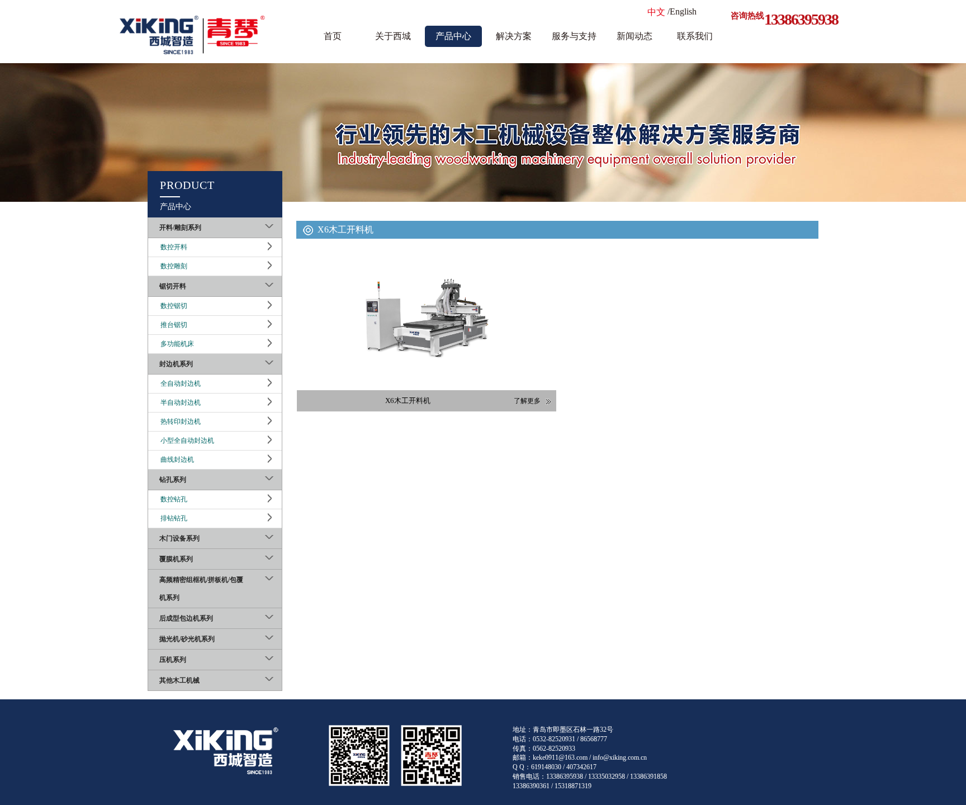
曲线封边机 (177, 459)
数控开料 (173, 247)
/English (682, 11)
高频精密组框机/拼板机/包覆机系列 (201, 589)
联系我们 (695, 36)
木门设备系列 (179, 538)
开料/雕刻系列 (180, 227)
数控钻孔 (173, 499)
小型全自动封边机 (187, 440)
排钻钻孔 (173, 518)
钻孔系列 (172, 480)
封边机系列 (176, 364)
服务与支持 (574, 36)
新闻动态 (634, 36)
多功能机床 (177, 344)
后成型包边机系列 (186, 618)
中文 (656, 12)
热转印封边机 (180, 421)
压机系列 (172, 660)
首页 (333, 36)
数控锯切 (173, 306)
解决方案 (514, 36)
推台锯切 (173, 325)
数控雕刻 (173, 266)
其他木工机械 (179, 680)
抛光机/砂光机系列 (187, 639)
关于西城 (393, 36)
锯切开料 (172, 286)
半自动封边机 (180, 402)
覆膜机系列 (176, 559)
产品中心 (453, 36)
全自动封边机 (180, 383)
